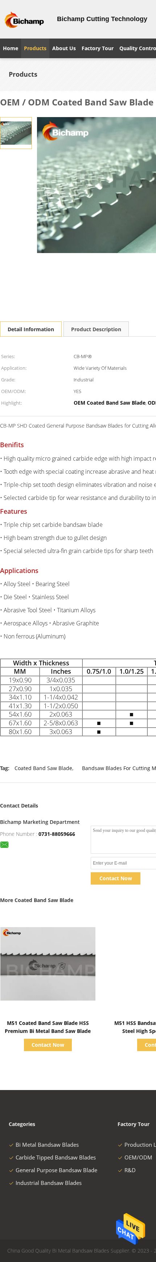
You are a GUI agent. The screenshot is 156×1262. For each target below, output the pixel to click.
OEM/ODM (138, 1157)
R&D (130, 1170)
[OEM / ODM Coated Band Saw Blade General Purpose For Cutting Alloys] (16, 132)
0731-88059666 (56, 833)
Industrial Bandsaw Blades (49, 1182)
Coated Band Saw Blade (43, 768)
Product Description (96, 329)
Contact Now (115, 878)
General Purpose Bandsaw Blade (56, 1170)
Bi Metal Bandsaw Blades (47, 1144)
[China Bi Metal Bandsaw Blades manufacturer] (24, 19)
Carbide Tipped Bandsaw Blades (56, 1157)
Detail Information (31, 329)
